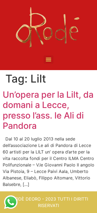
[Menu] (48, 59)
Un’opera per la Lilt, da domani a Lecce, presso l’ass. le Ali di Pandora (48, 110)
